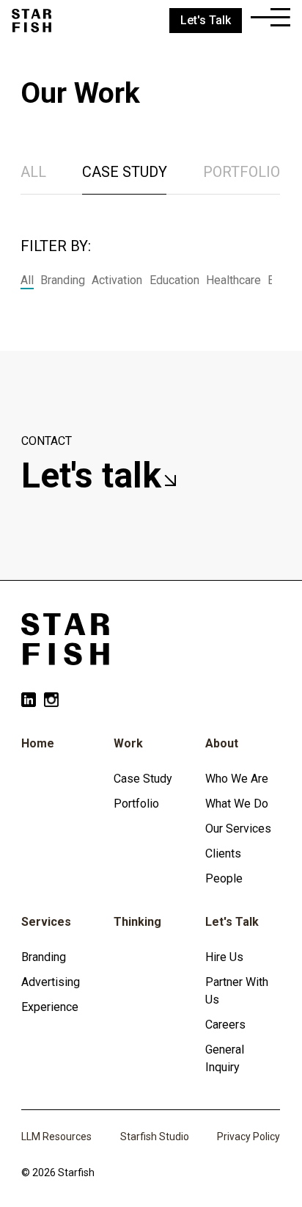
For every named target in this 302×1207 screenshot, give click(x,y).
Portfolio (241, 172)
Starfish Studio (154, 1136)
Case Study (143, 779)
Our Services (238, 829)
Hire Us (224, 957)
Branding (62, 280)
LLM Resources (56, 1136)
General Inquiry (224, 1058)
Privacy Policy (248, 1136)
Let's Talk (232, 922)
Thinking (137, 922)
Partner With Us (236, 991)
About (221, 743)
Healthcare (233, 280)
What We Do (236, 804)
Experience (49, 1007)
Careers (225, 1025)
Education (174, 280)
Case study (124, 172)
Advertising (50, 982)
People (224, 878)
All (33, 172)
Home (37, 743)
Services (46, 922)
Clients (223, 853)
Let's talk (95, 475)
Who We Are (236, 779)
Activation (117, 280)
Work (128, 743)
